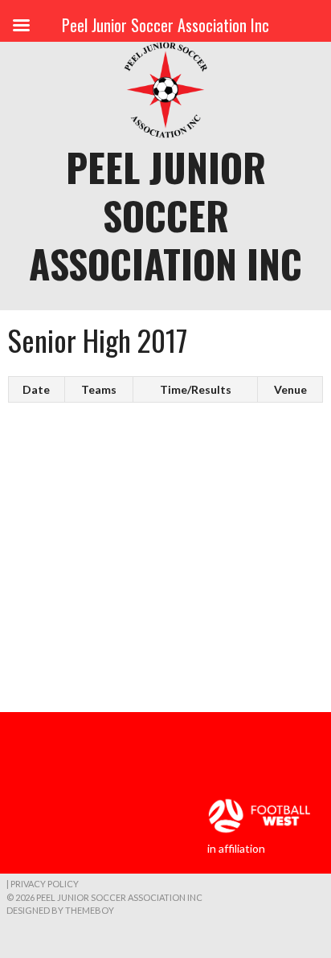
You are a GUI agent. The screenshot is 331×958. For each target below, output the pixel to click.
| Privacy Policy (42, 883)
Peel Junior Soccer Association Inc (165, 215)
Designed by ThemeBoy (60, 910)
